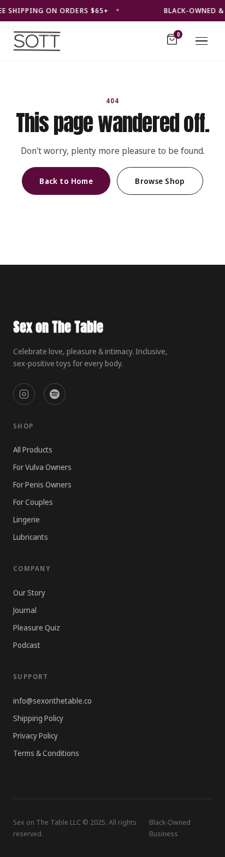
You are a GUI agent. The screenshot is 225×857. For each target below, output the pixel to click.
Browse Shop (160, 181)
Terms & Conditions (46, 753)
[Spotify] (55, 394)
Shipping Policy (38, 718)
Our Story (29, 592)
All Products (32, 449)
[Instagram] (24, 394)
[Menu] (201, 41)
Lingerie (26, 519)
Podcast (26, 645)
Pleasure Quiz (36, 627)
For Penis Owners (42, 484)
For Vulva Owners (42, 467)
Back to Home (66, 181)
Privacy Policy (35, 735)
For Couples (33, 502)
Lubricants (30, 537)
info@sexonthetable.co (52, 700)
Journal (25, 610)
